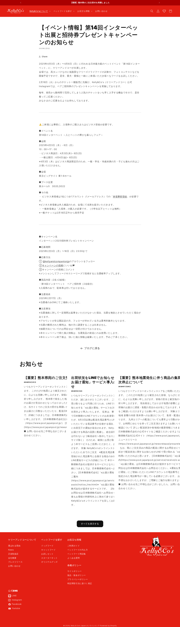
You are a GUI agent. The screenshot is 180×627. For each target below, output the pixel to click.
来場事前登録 (120, 196)
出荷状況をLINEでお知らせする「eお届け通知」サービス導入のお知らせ (99, 382)
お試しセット (47, 554)
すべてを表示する (90, 523)
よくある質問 (73, 558)
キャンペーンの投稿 (52, 265)
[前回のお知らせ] (21, 2)
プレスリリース (15, 562)
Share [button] (45, 56)
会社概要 (12, 558)
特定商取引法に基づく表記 (79, 583)
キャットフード (48, 550)
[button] (40, 11)
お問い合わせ (14, 566)
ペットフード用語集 (76, 554)
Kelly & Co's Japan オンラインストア (85, 626)
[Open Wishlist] (164, 11)
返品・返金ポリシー (76, 575)
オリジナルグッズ (49, 562)
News (11, 550)
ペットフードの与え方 (77, 550)
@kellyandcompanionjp (56, 261)
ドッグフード (47, 545)
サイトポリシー (74, 571)
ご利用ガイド (73, 545)
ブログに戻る (92, 348)
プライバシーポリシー (77, 579)
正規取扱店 (13, 554)
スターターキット (49, 558)
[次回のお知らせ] (159, 2)
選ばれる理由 (14, 545)
